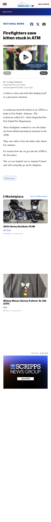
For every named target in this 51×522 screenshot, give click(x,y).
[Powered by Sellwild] (44, 353)
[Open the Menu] (4, 4)
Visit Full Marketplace (39, 196)
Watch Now (43, 4)
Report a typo (10, 178)
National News (13, 23)
